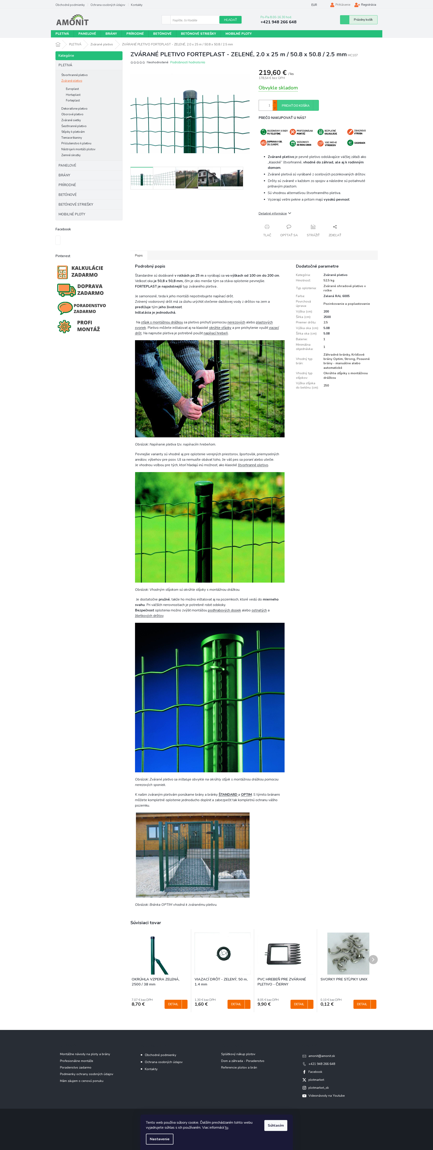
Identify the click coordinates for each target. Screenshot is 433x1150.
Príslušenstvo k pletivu (76, 143)
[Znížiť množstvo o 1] (275, 108)
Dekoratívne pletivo (74, 109)
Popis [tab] (139, 255)
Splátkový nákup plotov (238, 1054)
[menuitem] (62, 33)
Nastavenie (160, 1139)
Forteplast (73, 101)
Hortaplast (73, 95)
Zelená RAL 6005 (336, 296)
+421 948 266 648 (321, 1064)
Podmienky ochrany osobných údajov (86, 1074)
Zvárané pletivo (71, 81)
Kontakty (137, 5)
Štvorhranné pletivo (74, 75)
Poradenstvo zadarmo (75, 1067)
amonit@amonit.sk (321, 1056)
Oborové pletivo (72, 114)
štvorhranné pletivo (253, 465)
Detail (173, 1004)
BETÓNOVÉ (67, 194)
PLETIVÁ (65, 65)
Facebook (315, 1072)
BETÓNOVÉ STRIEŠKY (75, 204)
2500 (327, 317)
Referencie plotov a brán (239, 1067)
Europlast (72, 89)
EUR (314, 5)
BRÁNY (64, 175)
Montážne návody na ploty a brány (85, 1054)
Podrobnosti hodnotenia (187, 62)
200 (326, 311)
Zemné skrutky (71, 155)
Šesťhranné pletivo (74, 126)
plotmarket (316, 1080)
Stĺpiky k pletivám (73, 132)
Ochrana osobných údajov (107, 5)
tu (226, 1127)
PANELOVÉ (67, 165)
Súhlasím (276, 1125)
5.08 (326, 328)
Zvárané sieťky (71, 120)
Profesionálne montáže (76, 1061)
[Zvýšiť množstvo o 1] (275, 102)
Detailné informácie (273, 213)
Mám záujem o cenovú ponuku (81, 1081)
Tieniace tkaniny (71, 138)
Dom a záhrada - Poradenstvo (242, 1061)
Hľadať (230, 20)
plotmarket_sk (318, 1088)
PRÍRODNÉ (67, 185)
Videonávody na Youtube (326, 1095)
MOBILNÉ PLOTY (71, 214)
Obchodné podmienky (70, 5)
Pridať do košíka (296, 106)
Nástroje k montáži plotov (78, 149)
